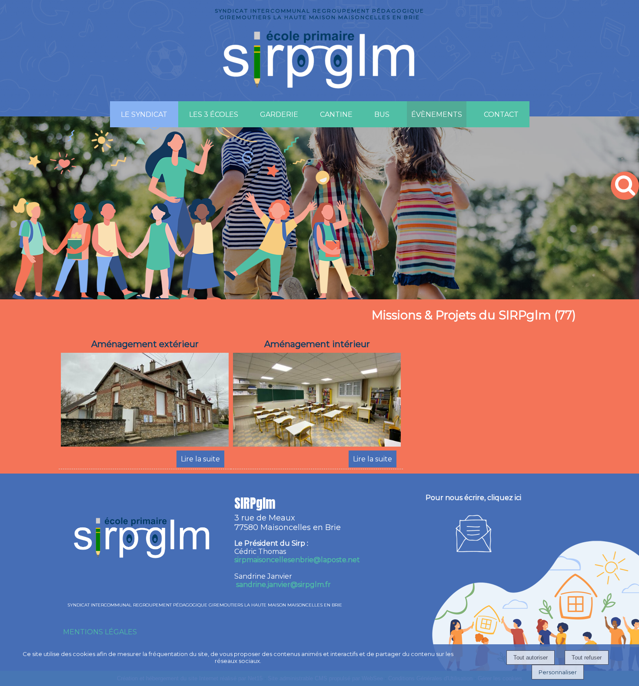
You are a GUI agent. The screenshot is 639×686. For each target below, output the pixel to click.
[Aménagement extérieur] (145, 401)
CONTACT (501, 114)
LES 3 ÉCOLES (213, 114)
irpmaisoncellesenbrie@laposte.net (297, 560)
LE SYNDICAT (144, 114)
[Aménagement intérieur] (317, 401)
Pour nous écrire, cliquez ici (473, 498)
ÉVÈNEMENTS (436, 114)
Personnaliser (558, 672)
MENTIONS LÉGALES (100, 632)
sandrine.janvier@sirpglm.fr (283, 584)
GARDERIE (279, 114)
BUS (381, 114)
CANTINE (336, 114)
